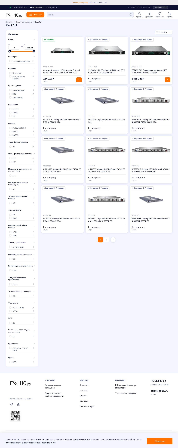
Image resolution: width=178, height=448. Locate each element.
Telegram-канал (161, 7)
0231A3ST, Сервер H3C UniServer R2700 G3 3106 (106, 120)
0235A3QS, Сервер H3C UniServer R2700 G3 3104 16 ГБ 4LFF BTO (62, 170)
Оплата (83, 396)
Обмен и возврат (87, 406)
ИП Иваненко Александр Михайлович (125, 386)
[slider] (10, 51)
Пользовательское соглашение (53, 386)
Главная (9, 22)
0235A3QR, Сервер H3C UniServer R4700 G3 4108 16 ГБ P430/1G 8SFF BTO (151, 120)
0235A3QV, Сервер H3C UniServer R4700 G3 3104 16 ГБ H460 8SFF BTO (106, 170)
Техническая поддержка (125, 393)
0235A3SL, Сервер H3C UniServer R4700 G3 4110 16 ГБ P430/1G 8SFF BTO (106, 220)
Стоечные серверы (24, 22)
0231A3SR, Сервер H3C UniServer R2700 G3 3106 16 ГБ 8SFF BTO (62, 120)
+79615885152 (158, 380)
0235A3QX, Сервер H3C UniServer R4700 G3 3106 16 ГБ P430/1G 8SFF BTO (151, 170)
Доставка (84, 401)
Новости (83, 390)
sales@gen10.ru (51, 7)
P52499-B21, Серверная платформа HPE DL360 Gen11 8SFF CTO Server (149, 71)
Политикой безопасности (43, 442)
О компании (85, 385)
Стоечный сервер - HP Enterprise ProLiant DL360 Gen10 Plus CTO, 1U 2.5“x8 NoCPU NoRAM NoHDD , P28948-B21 (61, 71)
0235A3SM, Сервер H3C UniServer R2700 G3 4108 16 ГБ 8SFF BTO (151, 220)
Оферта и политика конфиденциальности (54, 394)
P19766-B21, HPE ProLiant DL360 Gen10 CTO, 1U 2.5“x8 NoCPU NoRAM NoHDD (106, 71)
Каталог (38, 15)
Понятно (159, 441)
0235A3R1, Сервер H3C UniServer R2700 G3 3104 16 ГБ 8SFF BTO (61, 220)
